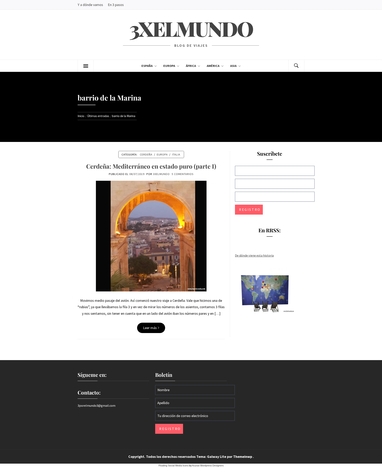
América (213, 66)
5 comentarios (183, 174)
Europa (169, 66)
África (191, 66)
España (147, 66)
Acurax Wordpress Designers (208, 465)
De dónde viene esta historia (254, 255)
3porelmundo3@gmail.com (96, 405)
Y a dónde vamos (90, 4)
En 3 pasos (116, 4)
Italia (176, 154)
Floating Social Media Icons (173, 465)
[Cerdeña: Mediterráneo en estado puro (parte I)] (151, 235)
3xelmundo (191, 28)
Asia (233, 66)
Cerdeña (146, 154)
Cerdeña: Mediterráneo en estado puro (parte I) (151, 166)
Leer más (150, 327)
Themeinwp (243, 456)
